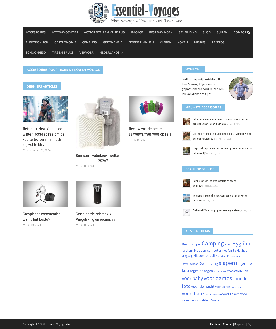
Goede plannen (141, 42)
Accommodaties (65, 32)
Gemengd (89, 42)
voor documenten (238, 287)
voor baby (192, 278)
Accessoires (36, 32)
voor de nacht (203, 286)
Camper (195, 244)
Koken (182, 42)
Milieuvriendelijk (205, 255)
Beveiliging (188, 32)
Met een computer (207, 250)
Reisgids (218, 42)
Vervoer (86, 52)
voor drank (193, 293)
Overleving (208, 263)
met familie (229, 250)
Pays (250, 324)
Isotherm (187, 250)
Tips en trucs (62, 52)
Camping (213, 243)
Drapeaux (240, 324)
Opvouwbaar (190, 264)
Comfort (241, 32)
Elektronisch (37, 42)
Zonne (214, 300)
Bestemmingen (161, 32)
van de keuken (219, 271)
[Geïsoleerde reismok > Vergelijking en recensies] (98, 194)
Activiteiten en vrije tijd (104, 32)
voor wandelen (200, 300)
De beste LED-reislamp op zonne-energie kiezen (217, 210)
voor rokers (231, 294)
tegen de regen (201, 271)
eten (227, 244)
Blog (207, 32)
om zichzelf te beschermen (230, 256)
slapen (227, 263)
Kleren (165, 42)
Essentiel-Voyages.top (58, 324)
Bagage (137, 32)
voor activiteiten (237, 271)
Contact (228, 324)
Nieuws (199, 42)
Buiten (222, 32)
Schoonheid (36, 52)
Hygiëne (242, 243)
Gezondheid (113, 42)
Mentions (215, 324)
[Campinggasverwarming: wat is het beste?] (45, 194)
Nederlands (109, 52)
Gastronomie (65, 42)
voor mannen (213, 294)
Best (185, 244)
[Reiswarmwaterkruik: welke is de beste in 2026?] (98, 122)
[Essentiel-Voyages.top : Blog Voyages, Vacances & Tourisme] (138, 13)
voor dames (218, 278)
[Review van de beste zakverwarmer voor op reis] (151, 109)
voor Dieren (222, 287)
